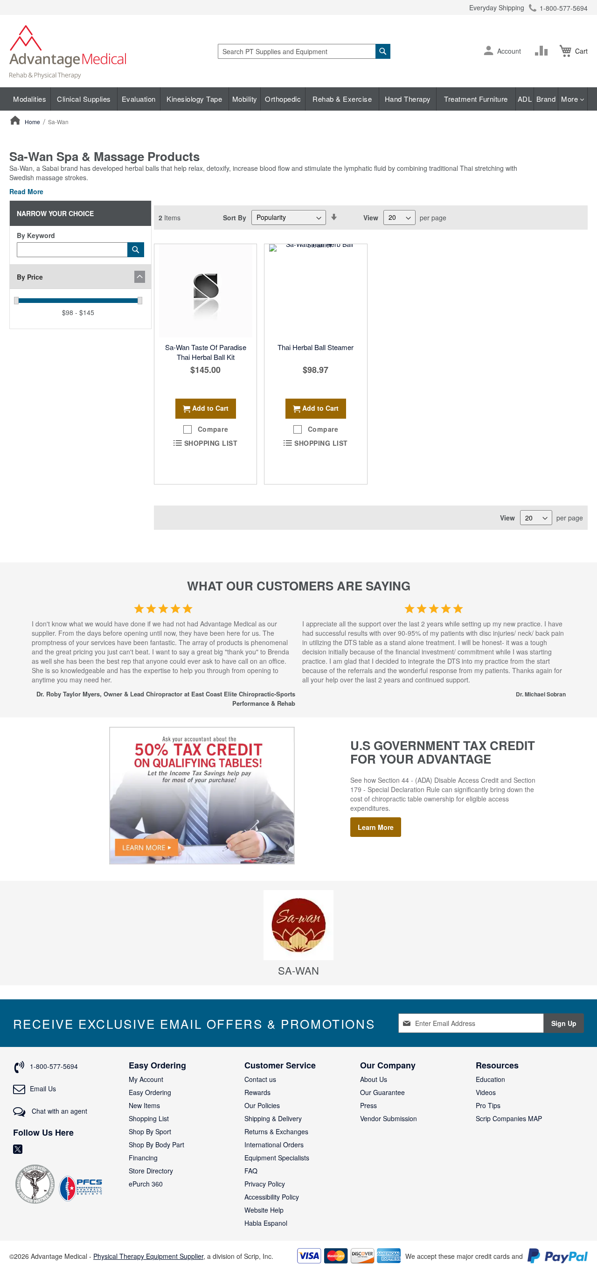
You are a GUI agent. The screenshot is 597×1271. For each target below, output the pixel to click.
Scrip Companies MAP (509, 1118)
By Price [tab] (30, 276)
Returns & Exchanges (276, 1131)
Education (490, 1079)
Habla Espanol (265, 1223)
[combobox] (304, 51)
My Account (146, 1079)
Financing (143, 1157)
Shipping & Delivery (273, 1118)
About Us (373, 1079)
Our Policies (262, 1105)
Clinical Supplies (84, 99)
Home (33, 122)
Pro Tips (488, 1105)
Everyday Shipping (496, 7)
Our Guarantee (382, 1092)
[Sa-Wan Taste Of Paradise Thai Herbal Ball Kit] (205, 290)
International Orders (274, 1144)
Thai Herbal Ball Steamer (316, 347)
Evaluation (139, 99)
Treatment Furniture (476, 99)
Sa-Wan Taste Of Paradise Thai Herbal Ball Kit (205, 352)
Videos (486, 1092)
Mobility (244, 99)
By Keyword (36, 235)
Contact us (260, 1079)
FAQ (250, 1170)
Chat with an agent (58, 1111)
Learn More (376, 827)
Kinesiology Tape (194, 99)
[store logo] (67, 51)
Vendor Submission (388, 1118)
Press (368, 1105)
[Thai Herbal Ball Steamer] (315, 290)
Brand (546, 99)
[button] (488, 51)
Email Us (43, 1088)
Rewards (257, 1092)
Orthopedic (283, 99)
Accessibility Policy (271, 1196)
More (570, 99)
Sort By (234, 217)
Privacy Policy (264, 1183)
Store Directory (151, 1170)
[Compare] (543, 50)
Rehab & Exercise (342, 99)
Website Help (264, 1210)
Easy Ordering (150, 1092)
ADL (525, 99)
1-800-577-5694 (564, 8)
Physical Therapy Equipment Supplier (148, 1256)
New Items (144, 1105)
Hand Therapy (408, 99)
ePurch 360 (146, 1183)
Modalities (29, 99)
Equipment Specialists (276, 1157)
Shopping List (149, 1118)
